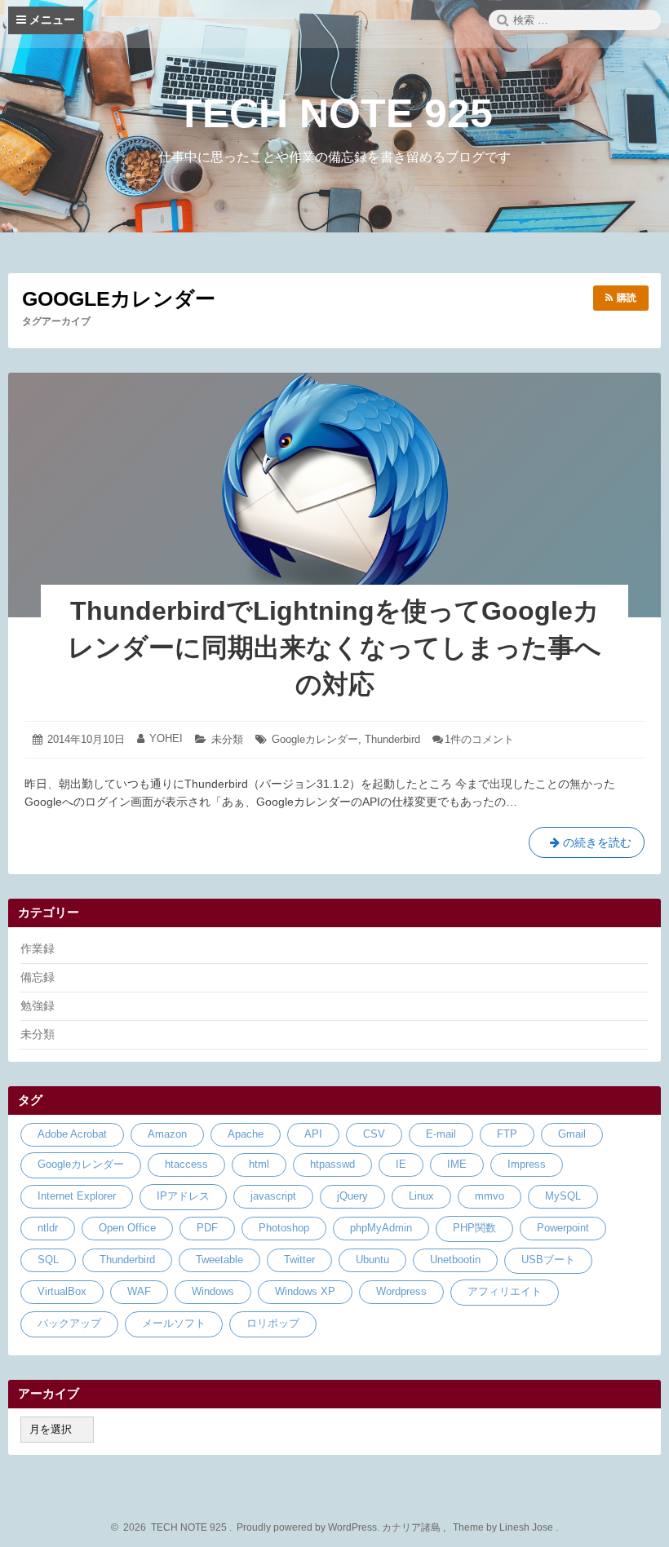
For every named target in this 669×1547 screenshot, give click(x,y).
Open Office (127, 1228)
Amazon (167, 1134)
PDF (207, 1228)
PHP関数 (474, 1228)
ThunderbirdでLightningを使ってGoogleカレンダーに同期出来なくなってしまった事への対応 (334, 647)
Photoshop (284, 1228)
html (259, 1164)
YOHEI (166, 738)
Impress (526, 1164)
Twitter (299, 1259)
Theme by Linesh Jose (504, 1527)
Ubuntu (372, 1259)
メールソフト (174, 1323)
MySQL (563, 1196)
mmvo (489, 1196)
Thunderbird (392, 739)
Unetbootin (455, 1259)
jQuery (352, 1196)
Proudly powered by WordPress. (308, 1527)
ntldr (48, 1228)
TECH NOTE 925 (335, 113)
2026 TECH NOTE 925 (172, 1527)
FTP (507, 1134)
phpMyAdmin (381, 1228)
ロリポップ (272, 1323)
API (313, 1134)
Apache (246, 1134)
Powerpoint (563, 1228)
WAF (139, 1291)
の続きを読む (586, 847)
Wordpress (401, 1291)
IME (457, 1164)
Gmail (572, 1134)
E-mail (441, 1134)
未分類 (227, 739)
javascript (273, 1196)
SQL (48, 1259)
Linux (421, 1196)
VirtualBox (62, 1291)
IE (401, 1164)
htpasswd (332, 1164)
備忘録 (37, 976)
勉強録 (37, 1005)
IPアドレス (183, 1196)
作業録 (37, 948)
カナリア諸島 (412, 1527)
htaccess (186, 1164)
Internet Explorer (77, 1196)
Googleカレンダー (315, 739)
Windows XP (305, 1291)
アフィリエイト (504, 1291)
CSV (374, 1134)
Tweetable (219, 1259)
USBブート (548, 1259)
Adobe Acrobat (72, 1134)
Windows (213, 1291)
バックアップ (69, 1323)
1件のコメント (479, 739)
